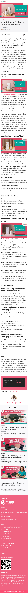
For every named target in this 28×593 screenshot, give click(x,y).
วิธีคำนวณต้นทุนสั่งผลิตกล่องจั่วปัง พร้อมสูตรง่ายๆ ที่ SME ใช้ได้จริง (13, 428)
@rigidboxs (19, 380)
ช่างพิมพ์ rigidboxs (7, 29)
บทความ (3, 19)
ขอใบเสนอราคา (7, 545)
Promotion (6, 529)
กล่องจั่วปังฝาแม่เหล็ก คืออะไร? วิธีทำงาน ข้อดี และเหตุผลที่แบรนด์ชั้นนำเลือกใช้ (13, 456)
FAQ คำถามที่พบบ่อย (8, 543)
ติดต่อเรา (5, 547)
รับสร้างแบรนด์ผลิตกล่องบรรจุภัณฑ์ (12, 527)
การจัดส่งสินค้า (7, 536)
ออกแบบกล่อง (6, 238)
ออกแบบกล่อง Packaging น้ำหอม (11, 94)
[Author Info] (14, 400)
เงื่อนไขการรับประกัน (8, 541)
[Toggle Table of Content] (23, 35)
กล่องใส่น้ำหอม (16, 392)
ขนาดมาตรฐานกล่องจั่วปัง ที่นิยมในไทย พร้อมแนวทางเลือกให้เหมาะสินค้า (12, 484)
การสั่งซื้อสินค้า (7, 531)
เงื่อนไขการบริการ (8, 538)
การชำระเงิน (6, 534)
